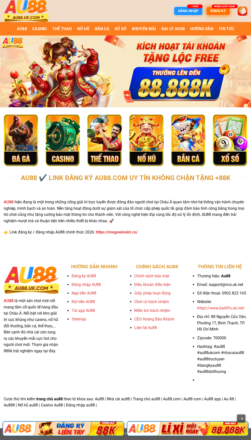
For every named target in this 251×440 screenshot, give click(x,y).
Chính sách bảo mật (151, 276)
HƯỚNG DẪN (201, 28)
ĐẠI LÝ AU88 (173, 28)
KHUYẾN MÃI (144, 28)
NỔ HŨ (83, 28)
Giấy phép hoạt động (152, 293)
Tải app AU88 (83, 310)
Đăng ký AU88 (84, 276)
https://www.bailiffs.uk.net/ (221, 308)
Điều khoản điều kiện (152, 284)
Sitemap (79, 319)
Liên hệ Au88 (145, 327)
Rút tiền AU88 (83, 301)
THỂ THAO (62, 28)
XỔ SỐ (120, 28)
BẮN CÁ (102, 28)
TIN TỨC (226, 28)
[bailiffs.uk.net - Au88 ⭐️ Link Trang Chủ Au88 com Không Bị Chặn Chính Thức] (28, 11)
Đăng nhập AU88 (86, 284)
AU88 (22, 28)
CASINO (39, 28)
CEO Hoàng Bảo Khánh (154, 319)
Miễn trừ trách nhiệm (152, 310)
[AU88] (63, 428)
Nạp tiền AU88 (84, 293)
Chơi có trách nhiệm (151, 301)
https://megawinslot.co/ (117, 232)
